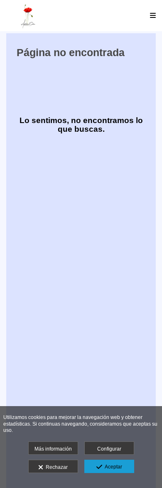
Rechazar (55, 467)
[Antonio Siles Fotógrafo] (28, 15)
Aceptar (112, 467)
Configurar (109, 449)
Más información (53, 449)
